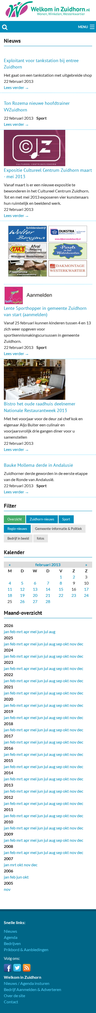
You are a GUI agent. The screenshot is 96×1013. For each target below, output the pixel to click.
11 (9, 589)
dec (80, 643)
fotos (40, 538)
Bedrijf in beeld (18, 538)
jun (40, 631)
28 (48, 601)
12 (22, 589)
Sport (66, 519)
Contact (11, 1001)
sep (59, 643)
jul (46, 631)
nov (73, 643)
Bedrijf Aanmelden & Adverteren (32, 989)
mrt (19, 631)
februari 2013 (47, 564)
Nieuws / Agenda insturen (26, 983)
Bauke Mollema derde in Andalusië (38, 465)
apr (26, 631)
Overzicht (14, 519)
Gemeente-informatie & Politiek (58, 529)
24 (86, 595)
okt (66, 643)
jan (6, 631)
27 (35, 601)
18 (9, 595)
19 (22, 595)
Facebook (8, 968)
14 (48, 589)
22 (61, 595)
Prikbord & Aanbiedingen (26, 949)
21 (48, 595)
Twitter (17, 968)
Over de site (14, 995)
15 (61, 589)
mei (33, 631)
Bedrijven (12, 943)
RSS (26, 968)
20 (35, 595)
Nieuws (10, 931)
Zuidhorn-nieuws (42, 519)
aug (52, 631)
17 (86, 589)
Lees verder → (16, 87)
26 (22, 601)
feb (13, 631)
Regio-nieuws (17, 529)
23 (73, 595)
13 (35, 589)
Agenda (10, 937)
